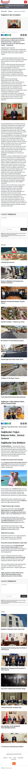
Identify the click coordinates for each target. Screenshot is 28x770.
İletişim (14, 757)
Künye (10, 757)
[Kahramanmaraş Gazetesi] (5, 2)
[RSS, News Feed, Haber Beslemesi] (14, 763)
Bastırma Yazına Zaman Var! (11, 6)
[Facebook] (2, 35)
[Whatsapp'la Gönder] (8, 35)
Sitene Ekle (13, 759)
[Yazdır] (10, 35)
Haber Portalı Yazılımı (7, 768)
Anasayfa (5, 11)
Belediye (10, 11)
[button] (21, 35)
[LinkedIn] (6, 35)
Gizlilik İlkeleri (20, 757)
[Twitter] (4, 35)
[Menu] (25, 2)
